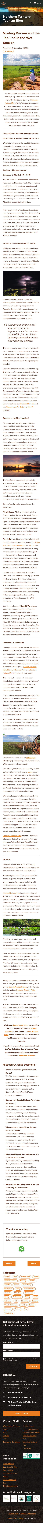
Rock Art (7, 1285)
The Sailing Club (18, 545)
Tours (15, 1277)
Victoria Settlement (10, 1305)
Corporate (7, 1309)
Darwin (16, 1285)
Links (5, 1439)
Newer (9, 1263)
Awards (6, 1436)
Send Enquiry (21, 1413)
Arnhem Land (25, 1277)
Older (33, 1263)
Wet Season (8, 51)
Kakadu (7, 1277)
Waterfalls (17, 1293)
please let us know (27, 1055)
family (36, 1297)
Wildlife (32, 1281)
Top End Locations (10, 1281)
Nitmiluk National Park (16, 670)
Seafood (18, 1309)
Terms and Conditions (11, 1442)
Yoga (26, 1309)
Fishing (27, 1297)
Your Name (8, 1342)
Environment (29, 1293)
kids (16, 1301)
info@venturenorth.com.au (20, 1397)
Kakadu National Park (11, 893)
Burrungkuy (30, 758)
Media (5, 1476)
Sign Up (33, 1366)
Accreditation (8, 1464)
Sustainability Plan (10, 1467)
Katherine (7, 1301)
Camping (35, 1301)
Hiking (18, 1289)
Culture (36, 1277)
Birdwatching (27, 1285)
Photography (17, 1297)
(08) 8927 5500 (30, 3)
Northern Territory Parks (25, 990)
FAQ (4, 1432)
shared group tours (20, 1025)
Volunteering (8, 1313)
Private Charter (29, 1289)
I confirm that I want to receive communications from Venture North (21, 1360)
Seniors (31, 1305)
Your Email (8, 1350)
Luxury (6, 1297)
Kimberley (24, 1301)
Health (23, 1305)
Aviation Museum (27, 404)
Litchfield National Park (12, 836)
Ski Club (32, 545)
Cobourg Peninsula (30, 1429)
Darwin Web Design (15, 1518)
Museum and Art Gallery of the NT (19, 407)
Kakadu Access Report (18, 987)
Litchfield (7, 1293)
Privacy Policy (13, 1514)
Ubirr (30, 772)
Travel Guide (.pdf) (10, 1486)
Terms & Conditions (28, 1514)
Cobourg (23, 1281)
